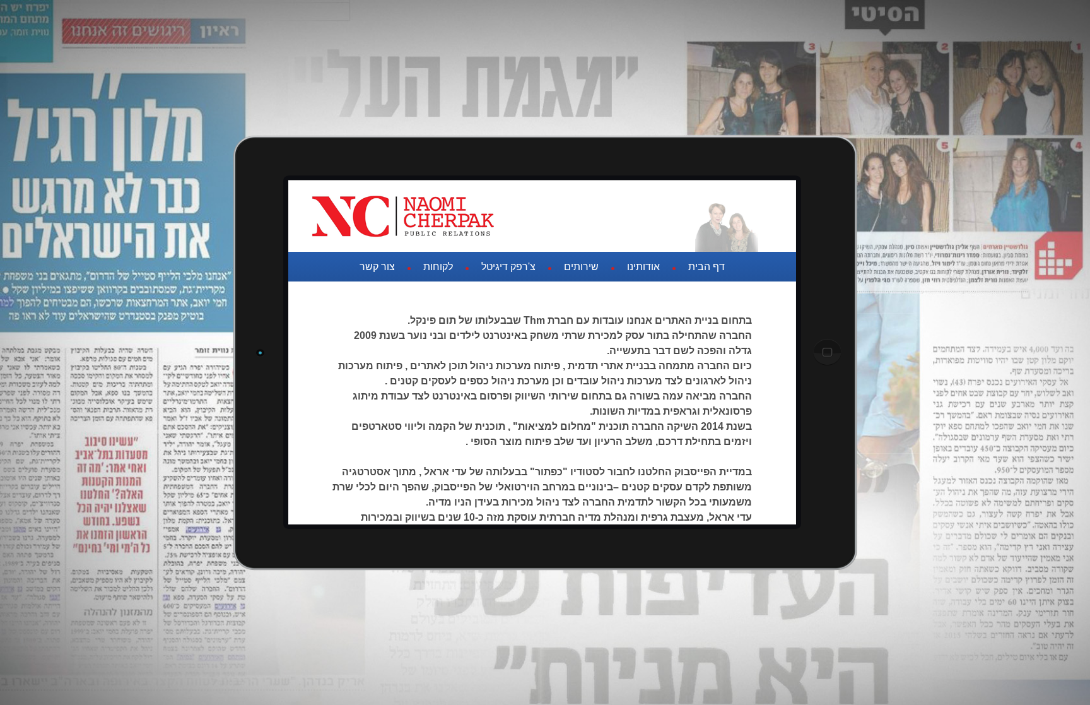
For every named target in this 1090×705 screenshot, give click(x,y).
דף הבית (706, 266)
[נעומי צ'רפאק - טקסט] (404, 215)
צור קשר (377, 266)
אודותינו (643, 266)
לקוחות (438, 266)
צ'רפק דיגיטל (508, 266)
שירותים (581, 266)
